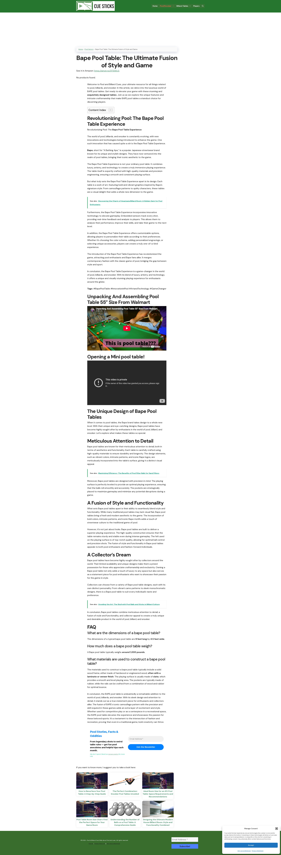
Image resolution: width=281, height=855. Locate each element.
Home (155, 6)
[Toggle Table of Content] (109, 110)
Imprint (91, 843)
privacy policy (113, 754)
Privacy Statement (257, 851)
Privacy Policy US (99, 843)
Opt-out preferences (244, 851)
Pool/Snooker (165, 6)
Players (196, 6)
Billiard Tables (182, 6)
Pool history (89, 49)
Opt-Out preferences (113, 843)
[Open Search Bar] (203, 6)
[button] (277, 828)
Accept (251, 845)
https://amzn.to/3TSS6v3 (106, 70)
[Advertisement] (140, 29)
